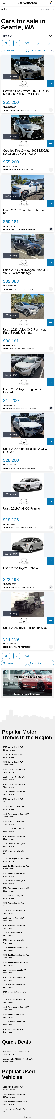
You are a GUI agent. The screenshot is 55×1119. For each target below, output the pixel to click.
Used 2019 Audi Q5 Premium (22, 508)
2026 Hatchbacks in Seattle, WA (16, 963)
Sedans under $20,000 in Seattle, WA (18, 1060)
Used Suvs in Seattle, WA (13, 1088)
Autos (4, 9)
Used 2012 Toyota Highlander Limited (23, 391)
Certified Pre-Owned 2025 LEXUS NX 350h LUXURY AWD (26, 152)
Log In (42, 9)
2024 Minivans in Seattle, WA (14, 971)
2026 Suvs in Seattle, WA (13, 800)
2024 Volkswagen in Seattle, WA (16, 889)
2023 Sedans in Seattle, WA (14, 874)
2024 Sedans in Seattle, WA (14, 793)
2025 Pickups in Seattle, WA (14, 986)
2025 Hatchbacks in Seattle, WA (16, 956)
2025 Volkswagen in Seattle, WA (16, 815)
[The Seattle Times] (27, 3)
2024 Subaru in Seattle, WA (14, 882)
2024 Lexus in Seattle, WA (13, 822)
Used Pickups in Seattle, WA (14, 1110)
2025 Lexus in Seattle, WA (13, 852)
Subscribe (50, 9)
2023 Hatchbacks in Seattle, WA (16, 867)
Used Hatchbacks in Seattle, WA (16, 1103)
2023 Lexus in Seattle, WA (13, 808)
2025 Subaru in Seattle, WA (14, 845)
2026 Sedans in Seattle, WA (14, 926)
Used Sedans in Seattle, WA (14, 1095)
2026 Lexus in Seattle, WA (13, 941)
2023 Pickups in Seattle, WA (14, 978)
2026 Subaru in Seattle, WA (14, 1015)
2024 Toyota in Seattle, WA (14, 770)
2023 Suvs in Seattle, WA (13, 763)
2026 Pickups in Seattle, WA (14, 1001)
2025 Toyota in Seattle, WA (14, 778)
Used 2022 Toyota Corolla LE (22, 568)
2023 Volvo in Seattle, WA (13, 904)
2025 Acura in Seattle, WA (13, 919)
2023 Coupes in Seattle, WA (14, 1023)
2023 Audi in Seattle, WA (13, 897)
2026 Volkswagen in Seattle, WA (16, 1008)
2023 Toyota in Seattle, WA (14, 830)
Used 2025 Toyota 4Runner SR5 (25, 627)
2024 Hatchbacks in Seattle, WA (16, 949)
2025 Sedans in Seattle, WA (14, 837)
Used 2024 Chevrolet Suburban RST (24, 212)
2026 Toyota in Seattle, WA (14, 785)
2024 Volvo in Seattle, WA (13, 934)
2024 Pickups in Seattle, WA (14, 911)
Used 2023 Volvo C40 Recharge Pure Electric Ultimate (24, 331)
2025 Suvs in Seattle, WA (13, 748)
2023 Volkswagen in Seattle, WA (16, 860)
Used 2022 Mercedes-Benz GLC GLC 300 (25, 450)
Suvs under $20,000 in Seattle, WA (17, 1053)
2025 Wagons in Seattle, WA (14, 993)
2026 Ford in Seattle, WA (13, 1030)
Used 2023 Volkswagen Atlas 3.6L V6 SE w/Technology (26, 271)
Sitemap (27, 1117)
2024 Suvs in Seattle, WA (13, 756)
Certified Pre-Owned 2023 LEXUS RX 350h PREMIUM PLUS (26, 92)
